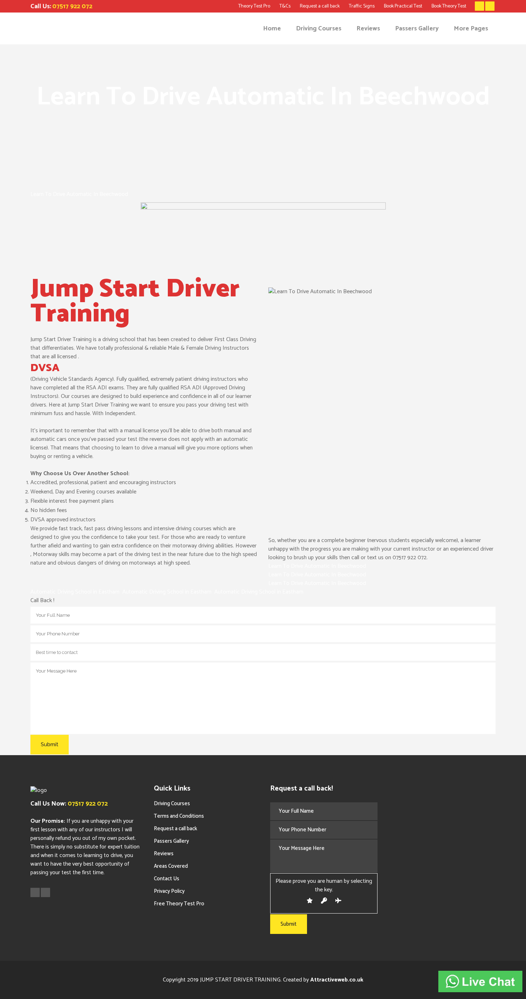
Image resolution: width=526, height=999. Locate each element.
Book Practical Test (403, 6)
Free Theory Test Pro (179, 903)
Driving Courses (172, 803)
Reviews (164, 853)
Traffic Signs (362, 6)
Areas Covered (171, 866)
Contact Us (166, 878)
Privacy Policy (169, 891)
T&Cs (285, 6)
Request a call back (320, 6)
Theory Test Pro (254, 6)
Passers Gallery (171, 841)
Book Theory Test (449, 6)
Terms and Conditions (179, 816)
